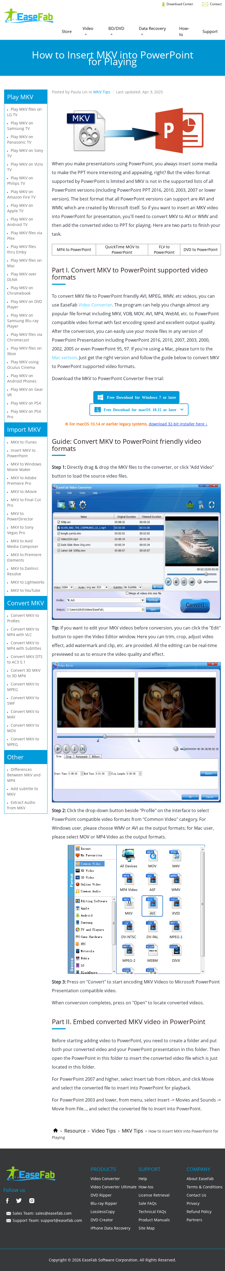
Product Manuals (154, 1219)
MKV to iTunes (24, 442)
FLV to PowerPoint (164, 249)
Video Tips (104, 1130)
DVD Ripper (101, 1195)
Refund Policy (199, 1211)
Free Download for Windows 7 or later (141, 397)
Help (143, 1178)
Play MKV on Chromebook (20, 290)
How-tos (146, 1186)
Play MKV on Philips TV (20, 180)
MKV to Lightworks (27, 582)
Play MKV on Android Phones (21, 378)
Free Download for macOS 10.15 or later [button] (140, 409)
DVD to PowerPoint (201, 249)
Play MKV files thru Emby (21, 249)
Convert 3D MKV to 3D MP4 (23, 673)
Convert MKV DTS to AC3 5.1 (25, 659)
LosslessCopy (103, 1211)
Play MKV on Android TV (20, 221)
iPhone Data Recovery (110, 1228)
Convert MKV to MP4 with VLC (23, 631)
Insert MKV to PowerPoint (21, 453)
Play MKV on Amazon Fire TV (21, 194)
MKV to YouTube (25, 590)
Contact (215, 4)
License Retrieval (154, 1195)
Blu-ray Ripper (104, 1203)
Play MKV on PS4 (26, 403)
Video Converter (95, 305)
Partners (194, 1219)
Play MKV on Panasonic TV (20, 139)
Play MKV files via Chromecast (24, 337)
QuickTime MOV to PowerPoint (122, 249)
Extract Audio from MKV (21, 805)
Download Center (179, 4)
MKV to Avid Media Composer (22, 543)
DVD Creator (102, 1219)
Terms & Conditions (205, 1186)
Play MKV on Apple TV (20, 208)
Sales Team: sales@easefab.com (42, 1213)
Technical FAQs (152, 1211)
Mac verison (64, 358)
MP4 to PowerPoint (74, 249)
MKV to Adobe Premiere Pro (21, 480)
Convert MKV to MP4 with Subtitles (24, 645)
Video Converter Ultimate (114, 1186)
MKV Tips (132, 1130)
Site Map (147, 1228)
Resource (75, 1130)
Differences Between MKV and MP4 (24, 775)
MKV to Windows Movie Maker (24, 466)
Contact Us (196, 1195)
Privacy (193, 1203)
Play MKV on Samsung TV (20, 125)
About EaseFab (200, 1178)
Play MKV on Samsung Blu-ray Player (22, 321)
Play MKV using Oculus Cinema (23, 364)
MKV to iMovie (24, 491)
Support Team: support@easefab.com (47, 1220)
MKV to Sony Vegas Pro (20, 530)
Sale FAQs (148, 1203)
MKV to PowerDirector (20, 516)
